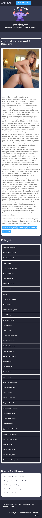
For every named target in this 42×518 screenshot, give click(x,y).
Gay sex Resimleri (9, 398)
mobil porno (7, 330)
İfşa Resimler (7, 304)
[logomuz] (21, 14)
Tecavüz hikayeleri (9, 449)
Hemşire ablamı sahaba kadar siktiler (16, 481)
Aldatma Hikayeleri (9, 247)
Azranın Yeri (7, 263)
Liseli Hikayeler (8, 325)
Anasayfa (6, 2)
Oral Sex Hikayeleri (9, 341)
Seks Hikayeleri (8, 361)
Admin (16, 28)
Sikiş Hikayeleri (8, 444)
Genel (5, 294)
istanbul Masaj (36, 514)
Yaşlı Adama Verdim (10, 493)
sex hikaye (6, 231)
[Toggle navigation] (38, 3)
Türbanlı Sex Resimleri (10, 439)
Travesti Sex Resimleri (10, 434)
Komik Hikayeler (8, 315)
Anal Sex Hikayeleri (9, 258)
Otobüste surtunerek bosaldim (14, 477)
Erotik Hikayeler (8, 279)
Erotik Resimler (8, 392)
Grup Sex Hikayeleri (9, 299)
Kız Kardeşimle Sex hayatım (13, 485)
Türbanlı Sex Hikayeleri (10, 460)
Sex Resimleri (7, 377)
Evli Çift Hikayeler (8, 284)
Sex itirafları (7, 372)
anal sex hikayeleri (9, 228)
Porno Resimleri (8, 424)
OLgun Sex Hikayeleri (10, 335)
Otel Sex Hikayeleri (9, 346)
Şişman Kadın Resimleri (10, 429)
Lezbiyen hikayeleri (9, 320)
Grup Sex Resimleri (9, 403)
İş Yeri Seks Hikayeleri (10, 310)
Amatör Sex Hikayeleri (10, 253)
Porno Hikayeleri (8, 351)
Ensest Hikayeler (8, 273)
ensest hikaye (25, 513)
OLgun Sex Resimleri (9, 418)
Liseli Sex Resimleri (9, 413)
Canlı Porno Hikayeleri (10, 268)
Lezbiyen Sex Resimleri (10, 408)
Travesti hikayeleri (9, 455)
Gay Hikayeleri (7, 289)
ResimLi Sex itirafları (9, 356)
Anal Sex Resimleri (9, 387)
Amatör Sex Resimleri (10, 382)
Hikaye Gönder (23, 3)
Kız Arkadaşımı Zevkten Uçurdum (14, 489)
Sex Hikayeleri (7, 367)
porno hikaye (22, 228)
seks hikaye (32, 228)
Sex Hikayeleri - (14, 513)
